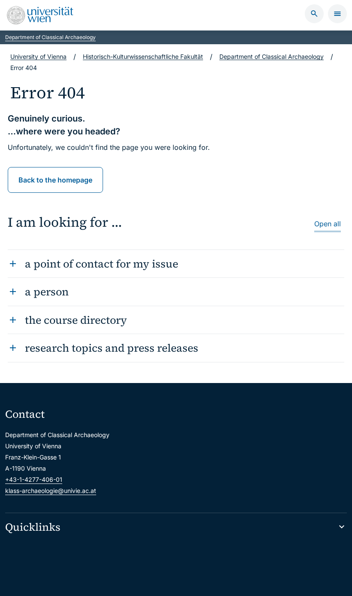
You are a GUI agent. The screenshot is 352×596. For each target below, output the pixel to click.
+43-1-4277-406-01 (33, 479)
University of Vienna (38, 56)
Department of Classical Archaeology (50, 37)
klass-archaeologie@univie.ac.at (50, 490)
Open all (327, 223)
